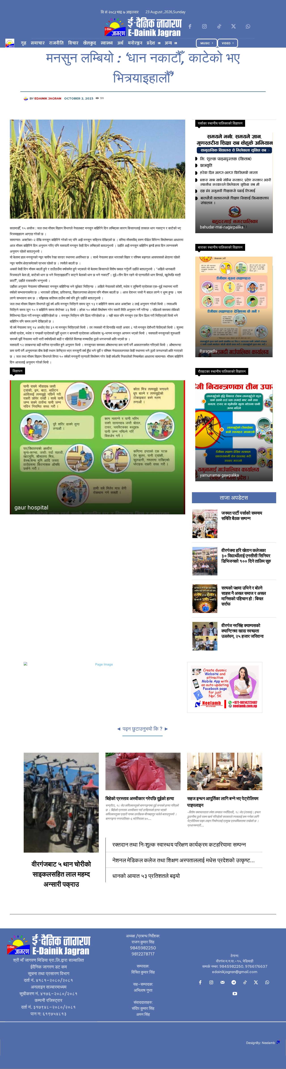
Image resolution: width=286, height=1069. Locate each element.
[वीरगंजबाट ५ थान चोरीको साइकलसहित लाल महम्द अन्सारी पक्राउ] (61, 803)
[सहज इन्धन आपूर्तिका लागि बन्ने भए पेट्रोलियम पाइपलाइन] (224, 771)
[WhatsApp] (248, 27)
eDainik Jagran (47, 98)
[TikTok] (219, 27)
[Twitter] (233, 27)
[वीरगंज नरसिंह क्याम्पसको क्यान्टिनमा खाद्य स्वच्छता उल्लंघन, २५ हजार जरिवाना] (204, 636)
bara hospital (31, 507)
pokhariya (208, 227)
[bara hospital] (97, 447)
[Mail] (222, 982)
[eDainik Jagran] (26, 98)
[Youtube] (234, 993)
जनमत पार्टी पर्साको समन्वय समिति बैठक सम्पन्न (241, 515)
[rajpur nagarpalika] (234, 431)
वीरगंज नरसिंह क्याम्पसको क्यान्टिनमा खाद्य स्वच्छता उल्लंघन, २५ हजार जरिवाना (242, 631)
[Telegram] (233, 982)
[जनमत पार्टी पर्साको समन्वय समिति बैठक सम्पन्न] (204, 523)
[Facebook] (190, 27)
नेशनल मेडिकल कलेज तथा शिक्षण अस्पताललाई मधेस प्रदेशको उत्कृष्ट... (183, 860)
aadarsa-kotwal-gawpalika (223, 351)
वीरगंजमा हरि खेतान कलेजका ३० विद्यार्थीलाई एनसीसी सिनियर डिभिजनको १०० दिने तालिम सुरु (246, 556)
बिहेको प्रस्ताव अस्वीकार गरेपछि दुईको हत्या (139, 799)
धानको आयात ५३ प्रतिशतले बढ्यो (146, 875)
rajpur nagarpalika (215, 475)
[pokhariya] (233, 183)
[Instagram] (204, 27)
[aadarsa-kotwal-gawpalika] (234, 307)
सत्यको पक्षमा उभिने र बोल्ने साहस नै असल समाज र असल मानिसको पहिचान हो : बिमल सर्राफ (243, 596)
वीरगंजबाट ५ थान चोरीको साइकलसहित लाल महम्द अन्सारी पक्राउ (61, 874)
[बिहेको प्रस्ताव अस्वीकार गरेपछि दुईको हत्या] (143, 771)
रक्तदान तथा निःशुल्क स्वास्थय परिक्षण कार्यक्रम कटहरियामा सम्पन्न (179, 844)
